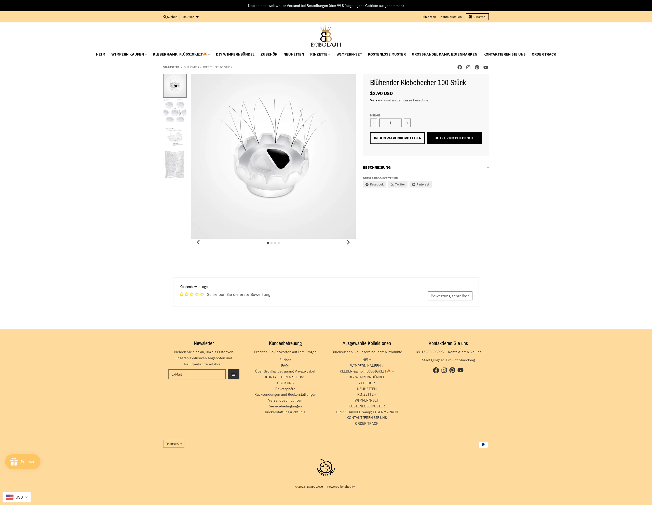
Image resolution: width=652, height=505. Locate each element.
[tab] (268, 243)
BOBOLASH (315, 486)
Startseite (171, 67)
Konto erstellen (451, 17)
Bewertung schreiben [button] (450, 295)
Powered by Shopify (341, 486)
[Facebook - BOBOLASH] (459, 67)
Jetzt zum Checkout (454, 138)
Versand (376, 100)
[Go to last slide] (198, 242)
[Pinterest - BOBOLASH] (477, 67)
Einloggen (429, 17)
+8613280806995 (429, 352)
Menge (375, 115)
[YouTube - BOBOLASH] (485, 67)
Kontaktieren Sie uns (464, 352)
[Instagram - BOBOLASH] (468, 67)
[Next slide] (348, 242)
